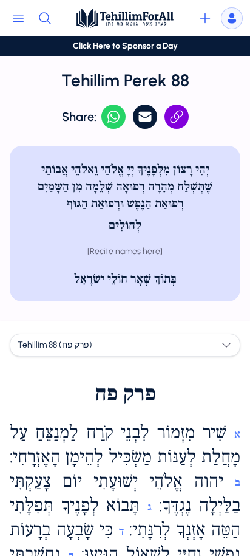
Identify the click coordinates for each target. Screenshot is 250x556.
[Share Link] (176, 117)
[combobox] (125, 345)
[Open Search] (45, 18)
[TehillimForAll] (125, 18)
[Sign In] (232, 18)
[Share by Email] (145, 117)
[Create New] (205, 18)
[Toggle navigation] (18, 18)
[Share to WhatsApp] (113, 117)
